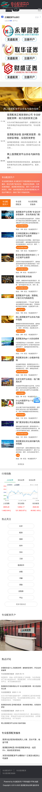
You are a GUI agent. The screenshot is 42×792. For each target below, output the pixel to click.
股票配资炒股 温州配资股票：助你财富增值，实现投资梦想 (23, 136)
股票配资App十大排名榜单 (27, 338)
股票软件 (21, 565)
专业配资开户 (20, 350)
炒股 (21, 571)
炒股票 (21, 591)
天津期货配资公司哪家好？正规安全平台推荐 (28, 234)
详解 (21, 578)
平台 (21, 597)
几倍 (21, 558)
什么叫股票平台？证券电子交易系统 (28, 401)
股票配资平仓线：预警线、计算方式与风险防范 (28, 296)
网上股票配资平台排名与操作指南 (28, 318)
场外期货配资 (20, 415)
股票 (21, 539)
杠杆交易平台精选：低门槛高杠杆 (28, 380)
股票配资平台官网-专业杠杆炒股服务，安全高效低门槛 (28, 213)
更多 (37, 17)
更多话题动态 (21, 604)
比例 (17, 455)
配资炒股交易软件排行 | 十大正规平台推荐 (27, 256)
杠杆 (21, 526)
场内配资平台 (20, 309)
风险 (21, 584)
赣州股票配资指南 (24, 276)
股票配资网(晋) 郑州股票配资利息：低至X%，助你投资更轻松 (19, 749)
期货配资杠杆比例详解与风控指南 (28, 442)
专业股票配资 (20, 393)
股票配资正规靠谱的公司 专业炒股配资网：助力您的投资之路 (23, 116)
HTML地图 (34, 781)
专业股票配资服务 (22, 247)
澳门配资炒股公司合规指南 (28, 422)
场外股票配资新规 (22, 226)
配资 (21, 532)
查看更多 (21, 464)
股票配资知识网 (26, 785)
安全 (21, 552)
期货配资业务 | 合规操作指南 (27, 358)
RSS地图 (26, 781)
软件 (21, 545)
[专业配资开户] (15, 4)
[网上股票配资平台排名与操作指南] (21, 99)
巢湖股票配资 (20, 331)
